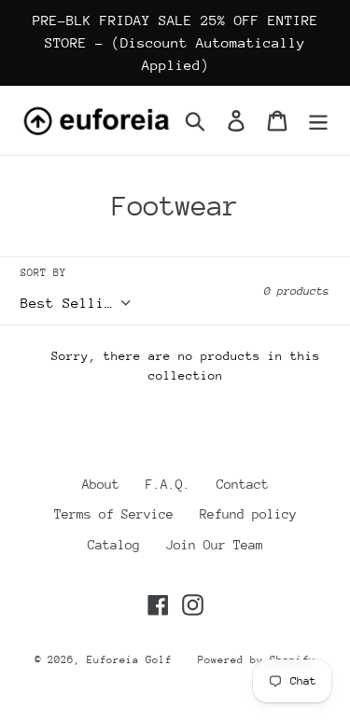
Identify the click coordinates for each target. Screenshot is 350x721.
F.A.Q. (168, 484)
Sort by (43, 273)
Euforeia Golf (129, 660)
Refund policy (248, 513)
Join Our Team (214, 544)
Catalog (114, 544)
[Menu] (318, 120)
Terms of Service (114, 513)
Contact (243, 484)
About (100, 484)
